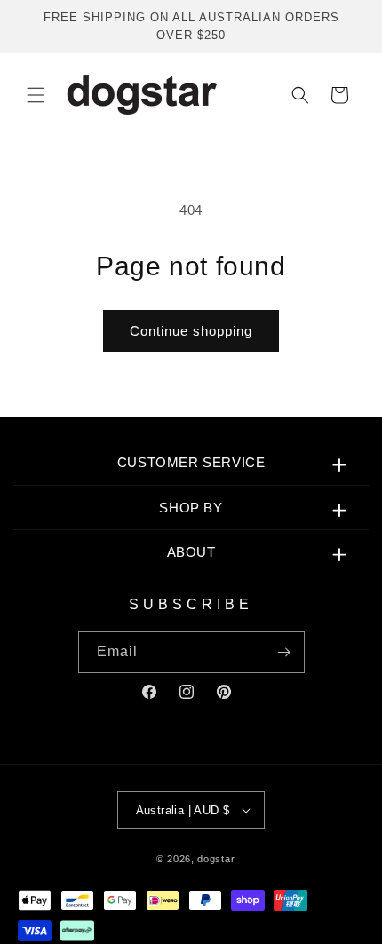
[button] (35, 95)
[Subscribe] (284, 652)
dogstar (216, 858)
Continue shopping (191, 330)
